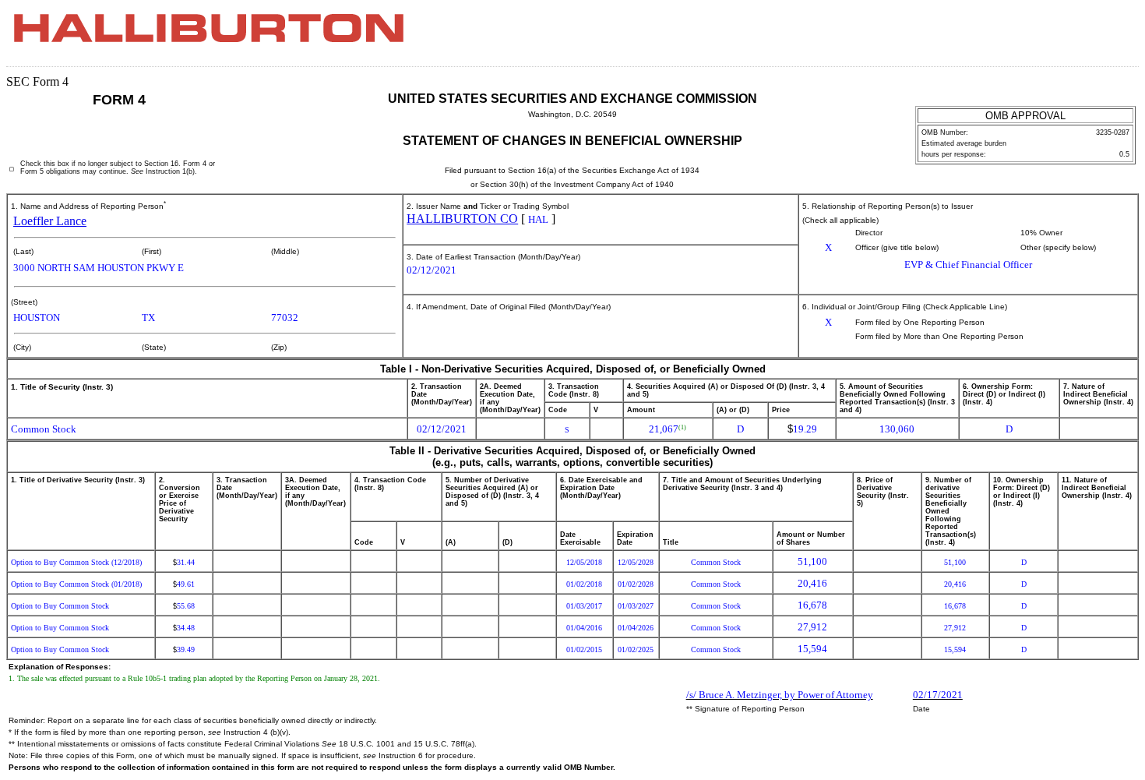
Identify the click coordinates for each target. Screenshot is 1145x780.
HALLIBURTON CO (462, 218)
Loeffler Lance (49, 221)
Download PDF (1091, 37)
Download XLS (1111, 37)
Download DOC (1071, 37)
